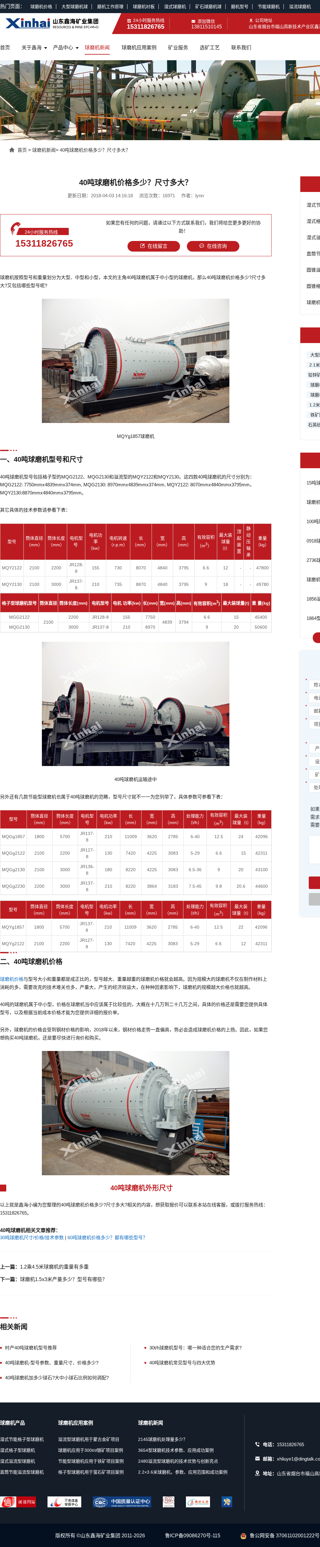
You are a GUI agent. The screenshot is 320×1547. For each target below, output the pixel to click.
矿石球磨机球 (208, 6)
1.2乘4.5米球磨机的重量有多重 (54, 1267)
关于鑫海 (32, 47)
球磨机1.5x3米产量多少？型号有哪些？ (63, 1279)
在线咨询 (217, 246)
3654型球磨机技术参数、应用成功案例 (176, 1450)
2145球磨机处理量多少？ (163, 1439)
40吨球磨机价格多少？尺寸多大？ (95, 150)
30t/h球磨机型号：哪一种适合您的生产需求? (195, 1347)
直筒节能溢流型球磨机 (22, 1472)
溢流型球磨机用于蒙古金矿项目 (88, 1439)
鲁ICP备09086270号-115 (192, 1535)
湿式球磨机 (175, 6)
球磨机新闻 (97, 47)
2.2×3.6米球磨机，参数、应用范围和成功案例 (183, 1472)
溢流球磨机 (300, 6)
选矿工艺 (210, 47)
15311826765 (44, 243)
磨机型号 (239, 6)
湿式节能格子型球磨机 (22, 1439)
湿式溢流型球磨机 (17, 1461)
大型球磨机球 (75, 6)
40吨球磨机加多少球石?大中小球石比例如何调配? (57, 1377)
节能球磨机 (269, 6)
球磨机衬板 (144, 6)
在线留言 (158, 246)
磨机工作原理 (110, 6)
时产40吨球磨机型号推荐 (31, 1347)
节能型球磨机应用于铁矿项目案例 (91, 1461)
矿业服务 (178, 47)
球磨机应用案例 (139, 47)
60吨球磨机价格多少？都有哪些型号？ (108, 1237)
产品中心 (63, 47)
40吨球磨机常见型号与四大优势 (182, 1362)
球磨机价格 (41, 6)
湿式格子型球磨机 (17, 1450)
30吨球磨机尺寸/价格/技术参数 (32, 1237)
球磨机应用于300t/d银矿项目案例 (90, 1450)
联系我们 (241, 47)
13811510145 (206, 26)
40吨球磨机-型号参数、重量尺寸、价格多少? (51, 1362)
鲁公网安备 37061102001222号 (285, 1535)
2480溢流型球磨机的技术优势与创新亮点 (178, 1461)
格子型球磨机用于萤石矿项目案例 (91, 1472)
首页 (5, 47)
